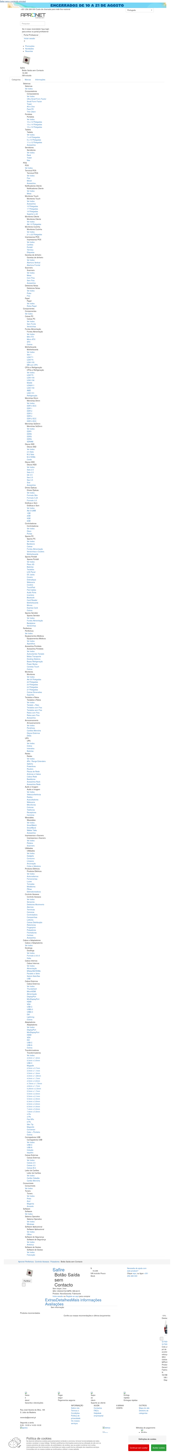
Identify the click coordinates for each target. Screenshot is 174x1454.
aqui (134, 1273)
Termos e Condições (75, 1411)
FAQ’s (96, 1410)
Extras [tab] (50, 1299)
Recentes (29, 51)
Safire (59, 1269)
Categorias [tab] (16, 79)
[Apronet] (87, 15)
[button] (140, 10)
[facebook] (72, 1427)
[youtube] (68, 1427)
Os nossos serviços (75, 1422)
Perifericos (29, 1261)
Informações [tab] (40, 79)
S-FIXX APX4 (167, 1344)
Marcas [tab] (28, 79)
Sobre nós (75, 1408)
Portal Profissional (31, 35)
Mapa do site (144, 1408)
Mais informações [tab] (86, 1299)
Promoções (29, 46)
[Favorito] (161, 1338)
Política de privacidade (75, 1416)
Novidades (29, 48)
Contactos (98, 1408)
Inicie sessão (58, 1296)
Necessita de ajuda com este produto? (136, 1269)
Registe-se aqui (72, 1296)
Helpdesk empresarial (98, 1414)
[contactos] (22, 43)
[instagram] (70, 1427)
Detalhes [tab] (63, 1299)
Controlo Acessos (42, 1261)
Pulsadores (54, 1261)
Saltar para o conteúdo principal (13, 1)
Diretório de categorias (143, 1411)
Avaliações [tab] (54, 1304)
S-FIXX (164, 1341)
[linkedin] (73, 1427)
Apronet (21, 1261)
